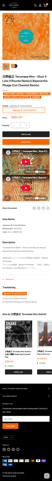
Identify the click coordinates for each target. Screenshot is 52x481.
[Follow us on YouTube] (18, 449)
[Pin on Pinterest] (38, 208)
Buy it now (26, 142)
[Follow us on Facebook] (4, 449)
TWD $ (6, 437)
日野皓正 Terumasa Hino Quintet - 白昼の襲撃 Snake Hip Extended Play (18, 354)
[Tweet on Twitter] (43, 208)
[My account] (40, 5)
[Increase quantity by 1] (26, 125)
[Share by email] (48, 208)
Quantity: (6, 125)
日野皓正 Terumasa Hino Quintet (28, 314)
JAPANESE (36, 97)
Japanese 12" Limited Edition (15, 294)
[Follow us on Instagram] (13, 449)
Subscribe (10, 426)
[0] (45, 5)
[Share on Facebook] (34, 208)
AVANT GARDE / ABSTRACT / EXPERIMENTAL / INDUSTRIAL (26, 94)
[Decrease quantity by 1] (13, 125)
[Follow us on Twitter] (8, 449)
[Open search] (35, 5)
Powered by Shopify (9, 476)
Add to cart (26, 134)
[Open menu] (3, 5)
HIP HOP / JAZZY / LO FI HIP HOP (16, 97)
